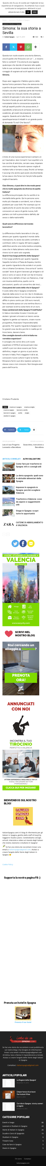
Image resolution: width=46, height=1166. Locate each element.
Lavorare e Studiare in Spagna (19, 20)
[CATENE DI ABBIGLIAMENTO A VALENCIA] (8, 524)
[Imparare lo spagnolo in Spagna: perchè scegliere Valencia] (8, 490)
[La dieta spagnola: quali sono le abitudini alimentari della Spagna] (8, 478)
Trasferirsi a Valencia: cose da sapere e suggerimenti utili (29, 502)
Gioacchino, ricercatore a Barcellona (33, 446)
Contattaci (27, 1159)
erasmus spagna (9, 410)
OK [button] (28, 12)
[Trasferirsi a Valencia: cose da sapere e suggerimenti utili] (8, 502)
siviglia (27, 413)
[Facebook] (6, 47)
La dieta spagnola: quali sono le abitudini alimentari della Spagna (29, 478)
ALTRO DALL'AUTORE (31, 459)
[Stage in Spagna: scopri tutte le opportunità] (8, 512)
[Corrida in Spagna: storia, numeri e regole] (8, 1106)
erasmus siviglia (29, 407)
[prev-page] (4, 534)
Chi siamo (18, 1159)
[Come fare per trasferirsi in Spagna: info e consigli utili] (8, 466)
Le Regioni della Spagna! (26, 1080)
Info (34, 12)
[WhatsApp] (28, 47)
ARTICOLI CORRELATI (11, 459)
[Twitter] (13, 47)
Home (4, 20)
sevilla (20, 413)
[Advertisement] (14, 384)
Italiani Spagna (9, 37)
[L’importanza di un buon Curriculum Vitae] (8, 1095)
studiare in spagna (9, 416)
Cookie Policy (7, 864)
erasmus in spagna (16, 407)
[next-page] (7, 534)
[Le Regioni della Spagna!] (8, 1083)
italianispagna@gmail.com (20, 849)
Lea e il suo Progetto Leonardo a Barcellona (11, 446)
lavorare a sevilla (22, 410)
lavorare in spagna (9, 413)
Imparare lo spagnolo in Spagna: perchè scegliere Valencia (28, 490)
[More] (35, 47)
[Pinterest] (21, 47)
